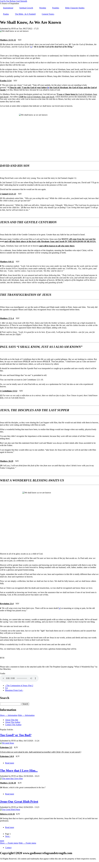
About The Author (12, 722)
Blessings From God (14, 690)
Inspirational (8, 8)
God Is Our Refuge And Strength (13, 1)
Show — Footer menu (9, 843)
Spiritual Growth (26, 8)
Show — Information (8, 715)
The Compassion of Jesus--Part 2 (19, 685)
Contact (8, 847)
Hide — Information (26, 715)
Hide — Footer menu (27, 843)
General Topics (48, 14)
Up (6, 688)
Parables (55, 8)
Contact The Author (13, 725)
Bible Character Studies (74, 8)
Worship (42, 8)
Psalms (6, 14)
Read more (9, 763)
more (2, 841)
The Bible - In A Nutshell (25, 14)
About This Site (11, 720)
